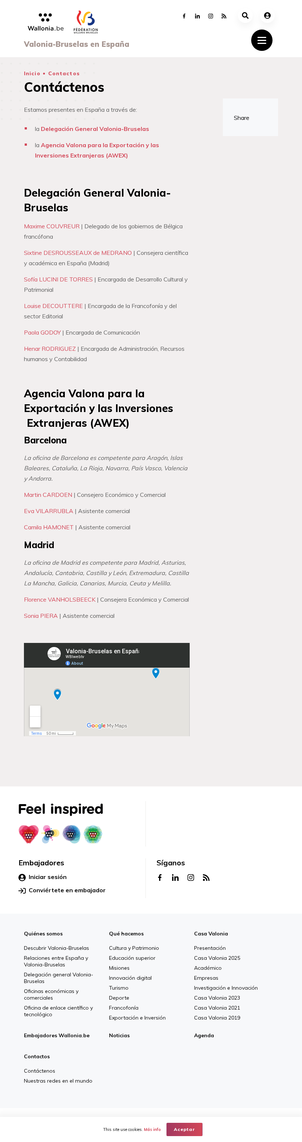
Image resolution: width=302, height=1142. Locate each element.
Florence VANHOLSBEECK (59, 599)
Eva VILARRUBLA (48, 511)
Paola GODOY (42, 332)
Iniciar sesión (48, 876)
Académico (208, 968)
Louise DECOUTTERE (53, 305)
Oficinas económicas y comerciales (51, 994)
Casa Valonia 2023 (217, 997)
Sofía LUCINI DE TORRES (58, 279)
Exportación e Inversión (137, 1017)
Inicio (32, 73)
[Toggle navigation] (262, 40)
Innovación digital (130, 978)
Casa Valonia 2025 (217, 958)
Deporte (119, 997)
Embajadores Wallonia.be (56, 1035)
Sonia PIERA (41, 615)
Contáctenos (39, 1070)
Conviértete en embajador (67, 890)
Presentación (210, 948)
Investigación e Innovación (226, 987)
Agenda (204, 1035)
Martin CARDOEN (48, 494)
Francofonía (123, 1007)
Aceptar (184, 1129)
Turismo (119, 987)
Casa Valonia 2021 (217, 1007)
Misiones (119, 968)
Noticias (119, 1035)
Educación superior (132, 958)
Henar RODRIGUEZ (50, 348)
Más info (152, 1129)
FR (178, 1100)
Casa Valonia (211, 933)
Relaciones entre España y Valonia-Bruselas (56, 961)
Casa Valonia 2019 (217, 1017)
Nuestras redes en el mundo (58, 1080)
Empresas (206, 978)
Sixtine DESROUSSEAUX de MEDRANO (78, 252)
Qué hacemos (126, 933)
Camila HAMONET (49, 527)
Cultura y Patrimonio (134, 948)
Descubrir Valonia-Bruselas (56, 948)
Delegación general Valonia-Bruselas (58, 977)
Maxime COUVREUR (52, 226)
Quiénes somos (43, 933)
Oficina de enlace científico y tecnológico (58, 1011)
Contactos (64, 73)
